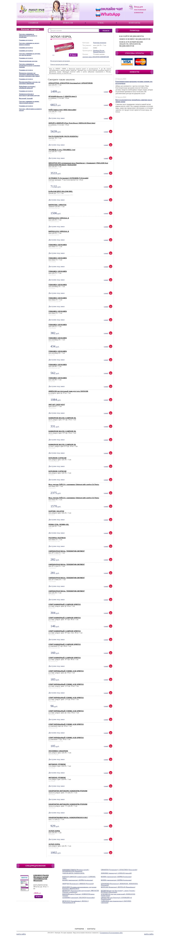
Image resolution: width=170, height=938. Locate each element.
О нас (101, 23)
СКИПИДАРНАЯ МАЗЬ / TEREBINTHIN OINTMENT (67, 551)
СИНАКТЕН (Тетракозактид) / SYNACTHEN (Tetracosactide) (119, 869)
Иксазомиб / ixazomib (26, 98)
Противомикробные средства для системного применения (29, 82)
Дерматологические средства (28, 61)
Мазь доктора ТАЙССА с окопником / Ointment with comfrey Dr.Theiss (74, 484)
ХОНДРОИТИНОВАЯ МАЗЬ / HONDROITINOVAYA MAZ (68, 817)
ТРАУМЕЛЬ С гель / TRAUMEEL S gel (62, 150)
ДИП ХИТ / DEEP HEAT (57, 405)
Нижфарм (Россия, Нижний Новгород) (99, 51)
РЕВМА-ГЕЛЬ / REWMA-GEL (59, 524)
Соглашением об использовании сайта (111, 932)
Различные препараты (99, 42)
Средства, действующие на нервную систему (30, 109)
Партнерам (79, 929)
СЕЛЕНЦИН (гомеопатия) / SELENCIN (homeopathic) (78, 897)
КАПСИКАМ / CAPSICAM (57, 458)
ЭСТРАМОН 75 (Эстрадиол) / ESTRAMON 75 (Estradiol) (68, 178)
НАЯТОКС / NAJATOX (56, 511)
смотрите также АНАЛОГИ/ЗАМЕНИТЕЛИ (96, 57)
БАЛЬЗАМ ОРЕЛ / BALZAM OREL (61, 191)
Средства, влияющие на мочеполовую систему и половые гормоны (29, 65)
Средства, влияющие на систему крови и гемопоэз (29, 43)
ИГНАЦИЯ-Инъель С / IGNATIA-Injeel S (63, 96)
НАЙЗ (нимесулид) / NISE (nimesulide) (62, 110)
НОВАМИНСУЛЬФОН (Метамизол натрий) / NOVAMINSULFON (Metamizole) (41, 878)
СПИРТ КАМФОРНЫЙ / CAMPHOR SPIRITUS (65, 604)
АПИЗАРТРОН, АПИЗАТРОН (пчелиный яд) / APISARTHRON (71, 83)
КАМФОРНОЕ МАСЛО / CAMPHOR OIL (62, 418)
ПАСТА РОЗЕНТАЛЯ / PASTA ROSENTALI (63, 136)
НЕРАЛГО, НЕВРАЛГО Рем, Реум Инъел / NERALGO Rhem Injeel (72, 123)
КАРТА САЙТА (21, 934)
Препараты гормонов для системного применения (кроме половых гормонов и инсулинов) (29, 74)
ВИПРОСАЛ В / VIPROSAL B (59, 218)
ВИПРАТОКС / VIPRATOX (57, 205)
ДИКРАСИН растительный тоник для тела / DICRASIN (68, 391)
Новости (68, 23)
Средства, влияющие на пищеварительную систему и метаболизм (28, 35)
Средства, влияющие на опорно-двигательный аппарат (29, 102)
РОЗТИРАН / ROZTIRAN (57, 538)
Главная (33, 23)
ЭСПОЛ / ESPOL (54, 831)
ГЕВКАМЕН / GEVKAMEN (58, 245)
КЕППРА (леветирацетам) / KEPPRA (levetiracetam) (116, 876)
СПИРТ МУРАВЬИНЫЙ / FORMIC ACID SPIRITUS (66, 671)
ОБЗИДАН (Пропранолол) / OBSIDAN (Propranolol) (78, 883)
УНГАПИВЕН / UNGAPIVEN (58, 751)
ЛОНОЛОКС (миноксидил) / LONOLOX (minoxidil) (116, 873)
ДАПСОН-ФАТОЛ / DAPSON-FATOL (73, 873)
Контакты (134, 23)
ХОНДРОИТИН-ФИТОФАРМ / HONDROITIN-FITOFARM (68, 791)
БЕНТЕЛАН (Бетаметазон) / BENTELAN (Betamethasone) (118, 887)
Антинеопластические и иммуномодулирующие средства (29, 94)
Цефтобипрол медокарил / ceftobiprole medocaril (27, 87)
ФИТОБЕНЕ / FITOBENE (57, 764)
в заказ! (73, 55)
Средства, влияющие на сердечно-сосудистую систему (29, 54)
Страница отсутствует (26, 40)
